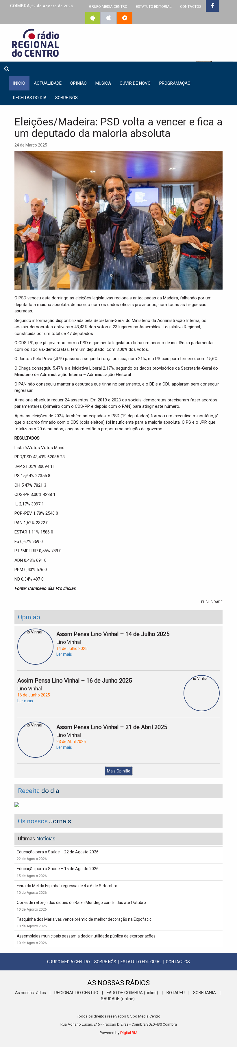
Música (103, 83)
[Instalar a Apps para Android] (93, 18)
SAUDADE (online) (118, 998)
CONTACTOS (190, 6)
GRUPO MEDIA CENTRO (108, 6)
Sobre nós (66, 97)
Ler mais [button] (64, 654)
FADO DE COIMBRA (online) (132, 992)
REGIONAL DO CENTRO (76, 992)
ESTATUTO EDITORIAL (154, 6)
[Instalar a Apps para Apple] (109, 18)
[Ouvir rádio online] (124, 18)
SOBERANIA (204, 992)
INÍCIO (19, 83)
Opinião (78, 83)
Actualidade (48, 83)
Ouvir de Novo (135, 83)
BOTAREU (175, 992)
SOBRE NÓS (105, 961)
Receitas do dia (30, 97)
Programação (174, 83)
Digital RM (128, 1033)
